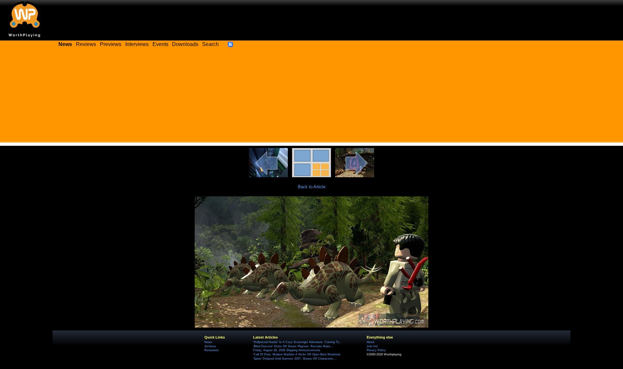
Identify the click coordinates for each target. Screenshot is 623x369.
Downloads (185, 44)
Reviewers (211, 350)
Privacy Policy (376, 350)
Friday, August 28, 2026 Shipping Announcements (286, 350)
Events (160, 44)
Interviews (137, 44)
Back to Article (311, 186)
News (208, 342)
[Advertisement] (311, 97)
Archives (210, 346)
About (370, 342)
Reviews (86, 44)
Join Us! (372, 346)
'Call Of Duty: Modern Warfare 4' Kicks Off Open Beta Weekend (296, 354)
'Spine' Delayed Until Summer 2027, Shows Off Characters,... (295, 358)
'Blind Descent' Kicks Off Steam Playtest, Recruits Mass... (293, 346)
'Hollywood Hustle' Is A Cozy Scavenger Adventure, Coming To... (297, 342)
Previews (110, 44)
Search (210, 44)
